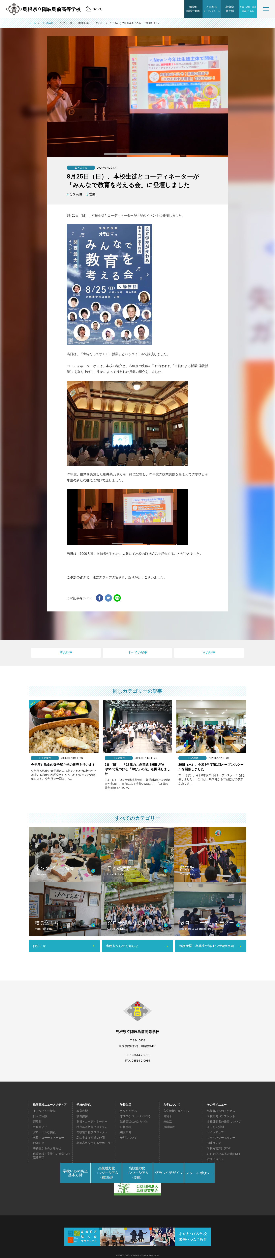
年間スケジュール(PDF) (135, 1116)
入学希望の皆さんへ (176, 1110)
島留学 (167, 1116)
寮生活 (167, 1121)
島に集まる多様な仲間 (91, 1137)
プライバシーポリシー (221, 1137)
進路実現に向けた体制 (134, 1121)
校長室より (40, 1127)
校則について (128, 1137)
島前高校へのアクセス (221, 1110)
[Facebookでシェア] (99, 598)
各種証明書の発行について (224, 1121)
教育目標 (82, 1110)
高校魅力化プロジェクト (92, 1132)
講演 (92, 194)
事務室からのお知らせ (47, 1148)
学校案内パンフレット (221, 1116)
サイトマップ (215, 1132)
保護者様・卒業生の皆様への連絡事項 (51, 1155)
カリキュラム (128, 1110)
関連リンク (214, 1142)
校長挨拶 (82, 1116)
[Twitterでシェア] (108, 598)
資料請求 (169, 1127)
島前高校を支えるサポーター (95, 1142)
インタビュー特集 (44, 1110)
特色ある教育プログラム (92, 1127)
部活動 (37, 1121)
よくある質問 (215, 1127)
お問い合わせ (215, 1159)
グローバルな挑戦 (44, 1132)
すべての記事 (137, 652)
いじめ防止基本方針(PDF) (223, 1153)
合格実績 (125, 1127)
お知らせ (38, 1142)
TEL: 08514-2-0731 (137, 1055)
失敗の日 (75, 194)
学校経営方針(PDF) (219, 1148)
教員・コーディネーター (48, 1137)
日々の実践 (40, 1116)
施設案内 (125, 1132)
